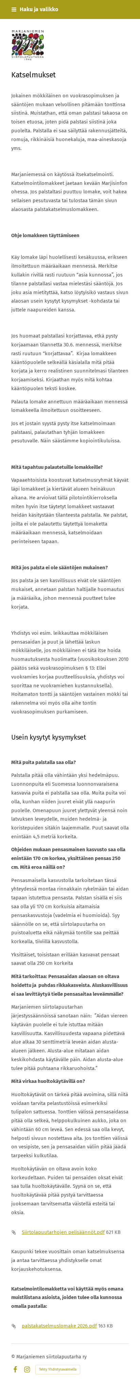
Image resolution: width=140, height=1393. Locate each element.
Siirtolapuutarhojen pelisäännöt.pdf (63, 1232)
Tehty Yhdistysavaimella (57, 1370)
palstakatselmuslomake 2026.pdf (59, 1326)
